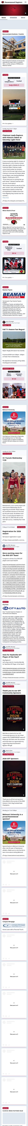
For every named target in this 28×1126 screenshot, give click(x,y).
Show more (6, 197)
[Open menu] (25, 2)
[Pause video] (25, 13)
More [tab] (23, 18)
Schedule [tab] (13, 18)
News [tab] (4, 18)
